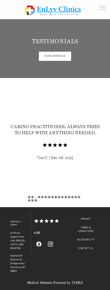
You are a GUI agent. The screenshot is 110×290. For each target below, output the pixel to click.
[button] (102, 8)
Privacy (86, 218)
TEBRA (77, 283)
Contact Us (85, 248)
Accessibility (86, 239)
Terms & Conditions (86, 229)
